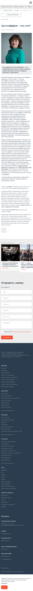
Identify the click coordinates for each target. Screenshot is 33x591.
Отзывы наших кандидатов (8, 379)
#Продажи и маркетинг (19, 6)
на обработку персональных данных (22, 331)
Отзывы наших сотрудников (8, 382)
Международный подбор (7, 419)
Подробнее (4, 583)
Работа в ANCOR (5, 372)
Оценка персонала (6, 400)
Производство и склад (6, 448)
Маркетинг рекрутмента (7, 426)
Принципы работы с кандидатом (9, 377)
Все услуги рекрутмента (7, 434)
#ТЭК (21, 243)
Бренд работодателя (6, 395)
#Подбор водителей (7, 243)
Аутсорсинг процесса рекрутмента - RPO (11, 431)
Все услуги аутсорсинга (7, 463)
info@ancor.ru (4, 549)
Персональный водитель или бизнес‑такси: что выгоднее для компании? (10, 264)
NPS (2, 472)
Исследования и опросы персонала (10, 398)
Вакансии (3, 368)
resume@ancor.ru (5, 556)
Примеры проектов (6, 481)
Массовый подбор (5, 429)
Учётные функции (5, 457)
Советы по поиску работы (7, 375)
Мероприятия (4, 502)
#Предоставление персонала (7, 29)
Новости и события (8, 10)
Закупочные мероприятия (7, 486)
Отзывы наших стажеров (7, 386)
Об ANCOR (4, 470)
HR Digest (3, 506)
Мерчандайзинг (5, 444)
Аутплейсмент (4, 393)
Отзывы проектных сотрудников (9, 384)
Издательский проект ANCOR (8, 488)
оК (4, 587)
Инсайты (17, 10)
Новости (3, 500)
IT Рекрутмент (4, 424)
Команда (3, 474)
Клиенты (3, 479)
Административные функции (8, 441)
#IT (25, 6)
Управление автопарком (7, 446)
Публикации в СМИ (6, 497)
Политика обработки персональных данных (12, 571)
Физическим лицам (6, 407)
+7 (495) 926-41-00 (6, 533)
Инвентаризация (5, 459)
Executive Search (5, 417)
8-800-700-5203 (5, 540)
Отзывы (3, 477)
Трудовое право (5, 402)
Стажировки (4, 370)
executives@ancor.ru (6, 559)
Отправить (7, 337)
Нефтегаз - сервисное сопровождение (11, 453)
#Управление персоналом (7, 6)
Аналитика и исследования (8, 504)
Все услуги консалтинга (7, 410)
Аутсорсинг (6, 174)
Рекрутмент (4, 422)
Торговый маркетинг (6, 455)
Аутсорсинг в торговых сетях (8, 450)
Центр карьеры (5, 405)
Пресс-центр (4, 495)
